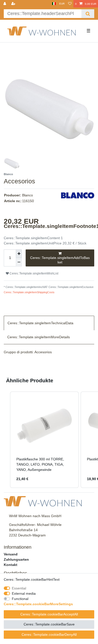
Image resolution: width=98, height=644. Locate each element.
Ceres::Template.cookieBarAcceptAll (49, 614)
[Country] (54, 4)
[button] (5, 440)
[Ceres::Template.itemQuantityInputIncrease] (19, 253)
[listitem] (44, 440)
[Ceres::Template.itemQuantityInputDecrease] (19, 262)
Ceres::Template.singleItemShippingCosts (29, 292)
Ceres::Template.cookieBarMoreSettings (38, 604)
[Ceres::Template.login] (5, 4)
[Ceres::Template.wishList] (69, 4)
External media (24, 593)
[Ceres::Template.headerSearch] (87, 13)
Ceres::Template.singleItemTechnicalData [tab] (40, 323)
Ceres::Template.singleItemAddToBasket (60, 260)
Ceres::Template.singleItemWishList (33, 273)
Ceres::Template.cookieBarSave (49, 624)
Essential (19, 588)
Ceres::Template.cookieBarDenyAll (49, 634)
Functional (20, 599)
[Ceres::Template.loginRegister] (14, 4)
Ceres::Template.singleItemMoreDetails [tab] (38, 337)
